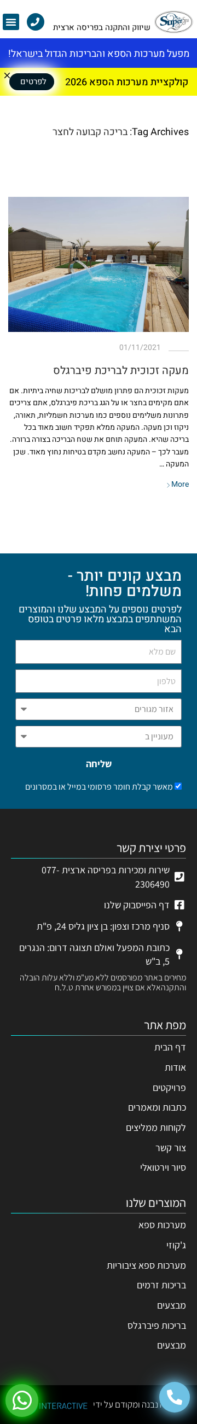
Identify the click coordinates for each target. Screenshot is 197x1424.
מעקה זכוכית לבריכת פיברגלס (121, 370)
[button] (11, 22)
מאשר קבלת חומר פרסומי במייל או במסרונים (99, 786)
